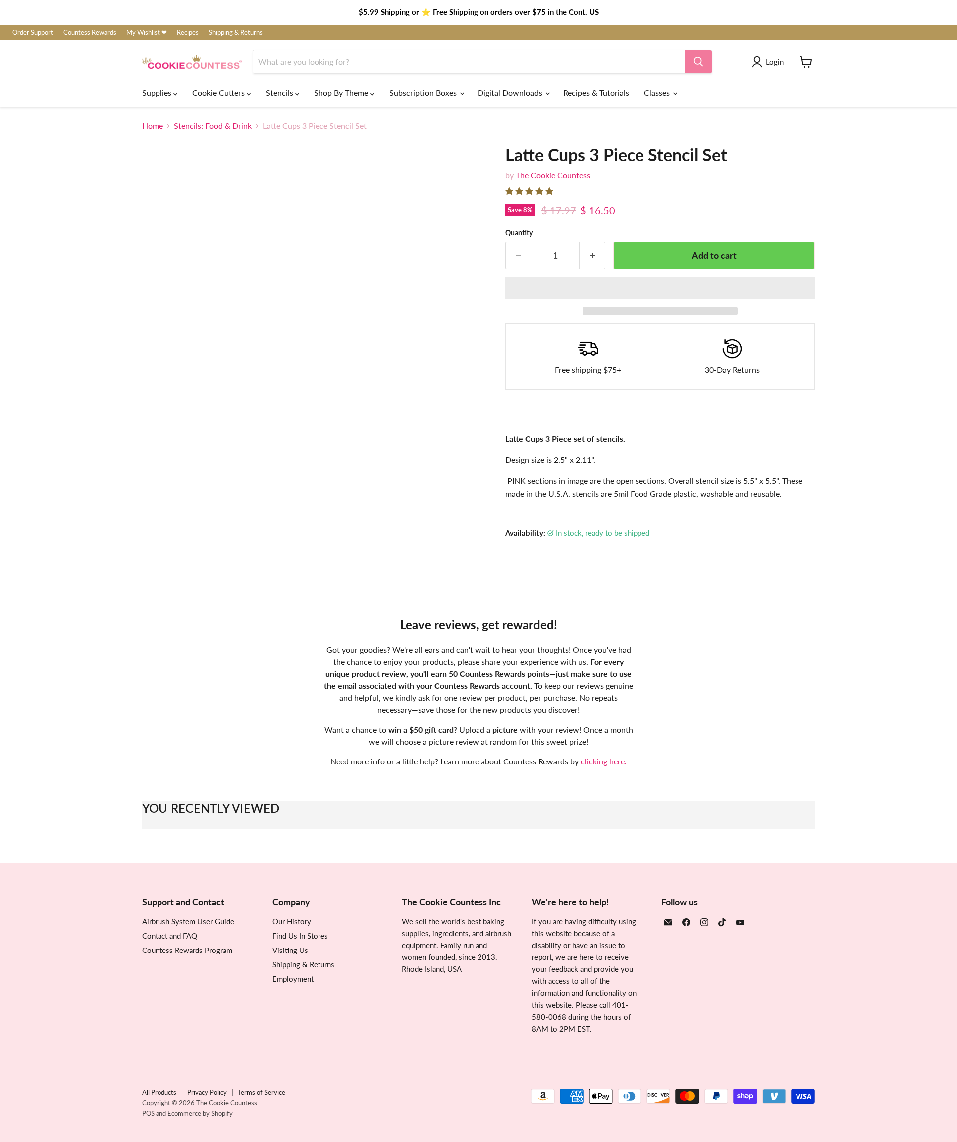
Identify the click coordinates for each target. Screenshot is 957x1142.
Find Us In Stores (300, 935)
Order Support (32, 32)
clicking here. (604, 761)
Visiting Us (290, 950)
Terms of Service (261, 1092)
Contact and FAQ (169, 935)
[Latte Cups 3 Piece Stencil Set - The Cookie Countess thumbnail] (160, 520)
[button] (530, 190)
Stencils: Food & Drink (213, 125)
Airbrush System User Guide (188, 921)
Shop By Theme (342, 92)
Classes (658, 92)
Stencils (280, 92)
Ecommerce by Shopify (200, 1113)
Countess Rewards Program (187, 950)
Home (152, 125)
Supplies (157, 92)
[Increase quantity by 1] (592, 255)
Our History (291, 921)
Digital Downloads (511, 92)
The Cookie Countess (553, 175)
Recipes (188, 32)
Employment (293, 978)
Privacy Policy (207, 1092)
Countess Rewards (89, 32)
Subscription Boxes (424, 92)
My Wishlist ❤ (146, 32)
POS (148, 1113)
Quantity (519, 233)
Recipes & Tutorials (596, 92)
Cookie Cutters (219, 92)
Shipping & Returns (236, 32)
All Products (159, 1092)
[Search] (698, 61)
